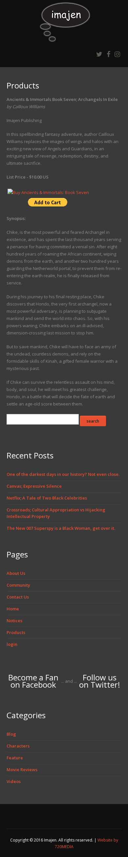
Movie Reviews (22, 769)
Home (13, 609)
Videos (14, 781)
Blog (11, 734)
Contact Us (18, 597)
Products (16, 632)
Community (18, 585)
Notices (14, 621)
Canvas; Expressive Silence (34, 486)
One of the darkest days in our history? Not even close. (63, 474)
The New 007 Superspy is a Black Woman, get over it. (61, 528)
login (12, 644)
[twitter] (99, 54)
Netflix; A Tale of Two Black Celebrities (47, 498)
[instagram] (117, 54)
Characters (18, 746)
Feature (15, 758)
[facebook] (108, 54)
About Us (16, 573)
